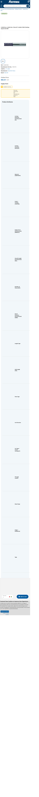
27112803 (7, 69)
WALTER (6, 72)
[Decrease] (9, 596)
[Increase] (11, 596)
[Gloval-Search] (27, 6)
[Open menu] (1, 2)
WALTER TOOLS (11, 70)
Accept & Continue (5, 611)
